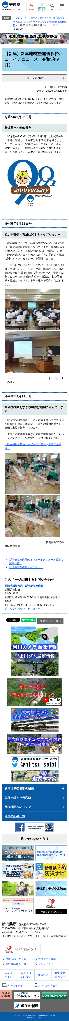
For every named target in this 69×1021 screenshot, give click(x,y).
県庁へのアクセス (16, 959)
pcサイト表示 (15, 985)
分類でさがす (35, 18)
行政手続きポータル (42, 7)
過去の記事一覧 (15, 816)
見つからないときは (34, 838)
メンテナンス (46, 963)
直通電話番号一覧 (16, 963)
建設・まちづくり (26, 21)
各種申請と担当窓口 (18, 797)
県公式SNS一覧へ (50, 621)
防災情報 (31, 7)
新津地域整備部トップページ (26, 567)
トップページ (19, 18)
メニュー (62, 7)
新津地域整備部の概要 (19, 788)
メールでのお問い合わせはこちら (24, 608)
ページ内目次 (34, 77)
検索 (52, 7)
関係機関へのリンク (18, 806)
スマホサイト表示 (47, 985)
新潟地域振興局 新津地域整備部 (24, 585)
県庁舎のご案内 (47, 959)
